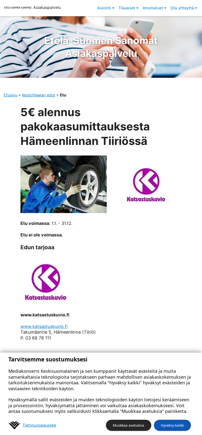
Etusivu (10, 95)
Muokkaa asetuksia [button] (128, 425)
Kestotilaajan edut (38, 95)
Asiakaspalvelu (101, 46)
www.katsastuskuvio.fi (43, 326)
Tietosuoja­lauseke (39, 425)
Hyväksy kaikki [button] (172, 425)
